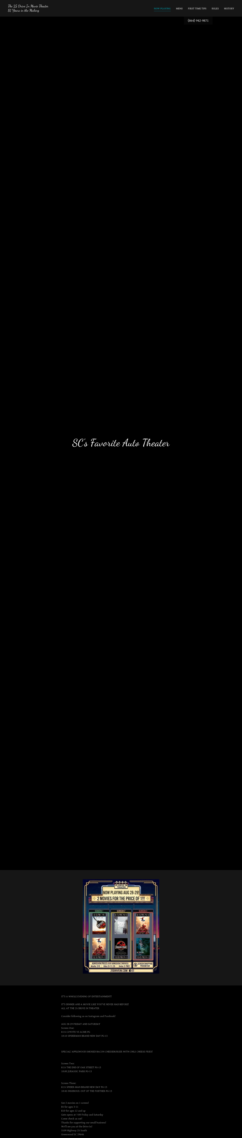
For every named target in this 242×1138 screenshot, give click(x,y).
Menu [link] (179, 8)
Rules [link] (215, 8)
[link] (28, 10)
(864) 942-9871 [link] (198, 21)
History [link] (229, 8)
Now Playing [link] (162, 8)
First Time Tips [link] (197, 8)
